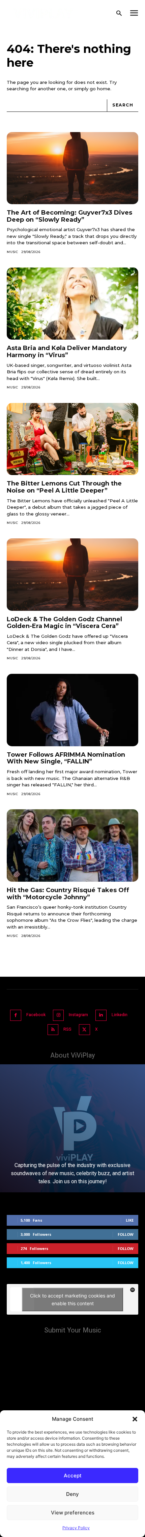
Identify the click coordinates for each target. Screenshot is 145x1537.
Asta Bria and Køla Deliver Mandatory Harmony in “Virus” (67, 351)
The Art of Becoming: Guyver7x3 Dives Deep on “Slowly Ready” (69, 216)
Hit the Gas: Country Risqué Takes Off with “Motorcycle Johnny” (68, 893)
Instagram (78, 1015)
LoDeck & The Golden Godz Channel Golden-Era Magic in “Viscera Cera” (64, 623)
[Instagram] (58, 1015)
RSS (67, 1029)
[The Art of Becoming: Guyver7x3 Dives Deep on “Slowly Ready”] (72, 168)
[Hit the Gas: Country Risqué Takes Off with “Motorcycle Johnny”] (72, 845)
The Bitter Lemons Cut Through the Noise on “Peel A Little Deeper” (64, 487)
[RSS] (53, 1029)
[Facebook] (15, 1015)
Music (12, 252)
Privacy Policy (76, 1527)
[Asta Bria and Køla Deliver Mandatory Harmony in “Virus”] (72, 304)
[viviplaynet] (43, 13)
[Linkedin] (101, 1015)
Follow (126, 1234)
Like (130, 1220)
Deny (72, 1494)
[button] (135, 1419)
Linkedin (119, 1015)
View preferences (72, 1512)
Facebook (36, 1015)
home (103, 88)
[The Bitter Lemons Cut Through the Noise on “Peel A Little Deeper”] (72, 439)
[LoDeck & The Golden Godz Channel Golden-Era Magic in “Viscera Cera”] (72, 574)
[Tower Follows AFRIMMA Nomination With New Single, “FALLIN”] (72, 710)
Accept (73, 1475)
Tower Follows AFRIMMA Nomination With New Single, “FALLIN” (66, 758)
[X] (84, 1029)
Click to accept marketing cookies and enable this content (72, 1299)
